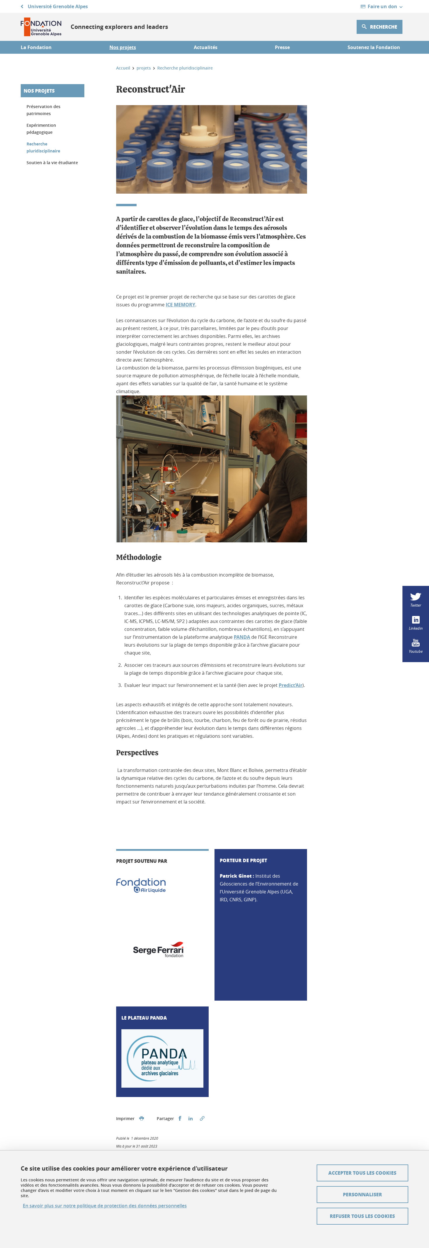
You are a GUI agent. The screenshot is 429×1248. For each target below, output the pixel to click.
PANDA (242, 637)
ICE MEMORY (180, 304)
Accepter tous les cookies (362, 1172)
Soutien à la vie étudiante (52, 162)
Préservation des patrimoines (43, 110)
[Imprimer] (141, 1119)
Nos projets (39, 90)
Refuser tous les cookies (362, 1216)
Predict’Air (290, 685)
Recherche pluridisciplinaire (43, 147)
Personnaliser (362, 1194)
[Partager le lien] (202, 1119)
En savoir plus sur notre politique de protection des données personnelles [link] (105, 1206)
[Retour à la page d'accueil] (41, 27)
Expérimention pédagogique (41, 128)
